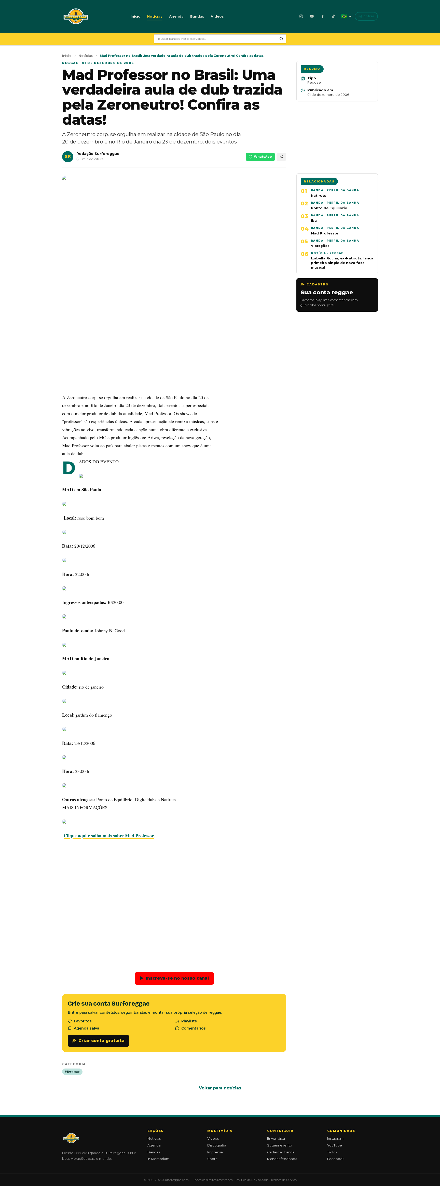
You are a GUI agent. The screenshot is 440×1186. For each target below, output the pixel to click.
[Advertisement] (174, 351)
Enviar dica (276, 1138)
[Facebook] (323, 16)
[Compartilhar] (281, 157)
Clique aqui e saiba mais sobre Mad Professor (109, 835)
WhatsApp (263, 157)
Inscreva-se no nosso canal (174, 978)
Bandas (197, 16)
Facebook (336, 1159)
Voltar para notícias (220, 1088)
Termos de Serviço (284, 1180)
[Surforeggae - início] (76, 16)
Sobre (212, 1159)
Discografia (216, 1145)
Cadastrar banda (281, 1152)
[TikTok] (333, 16)
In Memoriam (158, 1159)
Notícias (154, 16)
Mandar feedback (282, 1159)
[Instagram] (301, 16)
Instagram (335, 1138)
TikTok (332, 1152)
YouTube (334, 1145)
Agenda (176, 16)
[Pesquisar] (281, 39)
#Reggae (72, 1071)
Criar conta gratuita (101, 1040)
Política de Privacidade (252, 1180)
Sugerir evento (279, 1145)
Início (136, 16)
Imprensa (215, 1152)
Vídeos (217, 16)
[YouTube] (312, 16)
